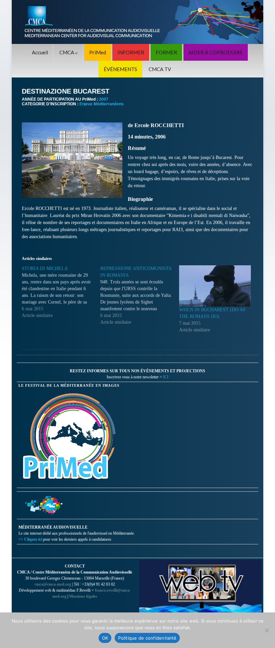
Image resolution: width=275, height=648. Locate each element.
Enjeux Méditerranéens (101, 104)
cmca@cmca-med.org (53, 584)
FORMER (166, 52)
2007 (103, 99)
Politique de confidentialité (147, 638)
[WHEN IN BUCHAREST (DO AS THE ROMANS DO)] (215, 285)
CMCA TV (160, 69)
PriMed (97, 52)
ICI (165, 377)
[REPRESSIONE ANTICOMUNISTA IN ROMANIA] (139, 295)
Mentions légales (83, 596)
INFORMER (130, 52)
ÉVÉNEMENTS (120, 69)
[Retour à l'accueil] (137, 22)
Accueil (40, 52)
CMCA (67, 52)
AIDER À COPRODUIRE (215, 52)
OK (105, 638)
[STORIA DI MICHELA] (61, 292)
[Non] (266, 630)
